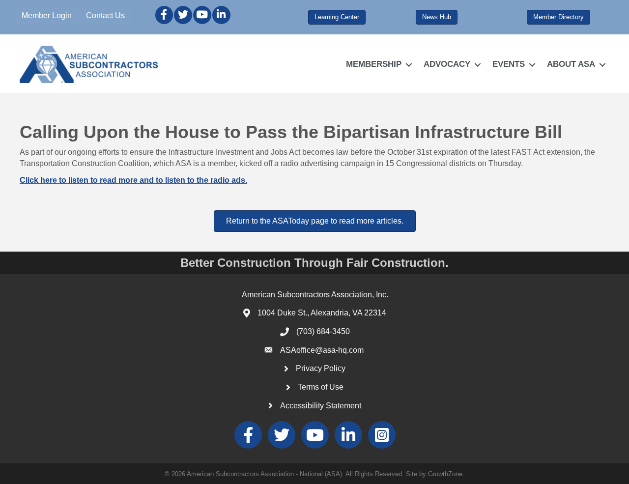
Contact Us (105, 15)
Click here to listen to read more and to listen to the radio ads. (133, 180)
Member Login (47, 15)
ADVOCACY (447, 64)
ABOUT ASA (571, 64)
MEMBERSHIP (373, 64)
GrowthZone (445, 474)
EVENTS (508, 64)
